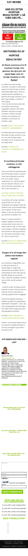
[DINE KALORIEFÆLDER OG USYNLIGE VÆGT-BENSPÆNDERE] (14, 396)
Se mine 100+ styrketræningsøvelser (14, 515)
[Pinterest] (9, 380)
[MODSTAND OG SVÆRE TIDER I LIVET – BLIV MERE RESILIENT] (14, 443)
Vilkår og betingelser (18, 542)
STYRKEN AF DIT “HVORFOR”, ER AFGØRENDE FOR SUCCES (12, 149)
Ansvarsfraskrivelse (8, 542)
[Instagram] (6, 380)
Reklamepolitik (8, 543)
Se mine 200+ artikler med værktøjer (14, 512)
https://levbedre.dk (8, 358)
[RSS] (12, 539)
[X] (12, 380)
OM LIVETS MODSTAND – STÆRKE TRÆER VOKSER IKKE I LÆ (14, 431)
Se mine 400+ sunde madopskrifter (14, 505)
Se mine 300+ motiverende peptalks (14, 508)
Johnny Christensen (7, 356)
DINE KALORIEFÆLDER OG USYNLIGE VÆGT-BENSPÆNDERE (14, 408)
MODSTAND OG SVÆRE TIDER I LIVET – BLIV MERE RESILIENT (14, 454)
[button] (26, 2)
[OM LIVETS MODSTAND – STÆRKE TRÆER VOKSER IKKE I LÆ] (14, 420)
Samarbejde (15, 543)
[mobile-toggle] (2, 2)
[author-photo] (5, 354)
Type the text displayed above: (13, 483)
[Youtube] (16, 380)
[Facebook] (3, 380)
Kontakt (21, 543)
